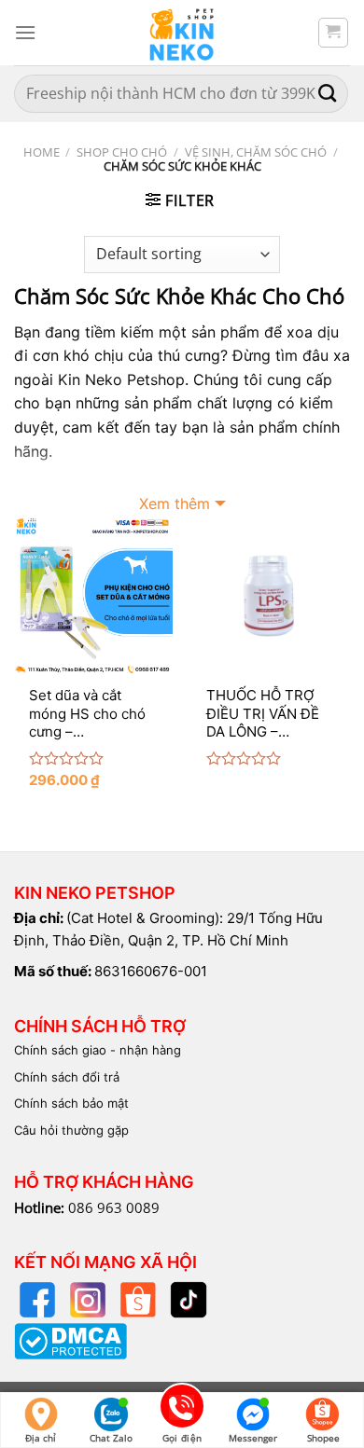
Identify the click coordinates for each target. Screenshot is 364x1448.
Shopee (323, 1437)
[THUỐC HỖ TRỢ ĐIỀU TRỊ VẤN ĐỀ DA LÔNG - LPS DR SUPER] (270, 595)
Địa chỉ (40, 1437)
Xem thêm (174, 503)
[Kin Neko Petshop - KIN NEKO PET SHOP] (182, 32)
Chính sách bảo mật (71, 1103)
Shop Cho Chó (122, 152)
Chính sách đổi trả (66, 1076)
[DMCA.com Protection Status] (70, 1340)
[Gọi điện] (182, 1409)
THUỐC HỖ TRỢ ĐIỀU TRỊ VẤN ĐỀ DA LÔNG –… (262, 713)
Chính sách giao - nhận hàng (97, 1049)
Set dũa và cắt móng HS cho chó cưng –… (87, 713)
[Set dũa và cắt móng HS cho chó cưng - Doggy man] (93, 595)
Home (41, 152)
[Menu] (25, 32)
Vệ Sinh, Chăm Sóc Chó (256, 152)
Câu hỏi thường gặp (71, 1130)
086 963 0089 (114, 1207)
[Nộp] (327, 93)
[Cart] (333, 33)
